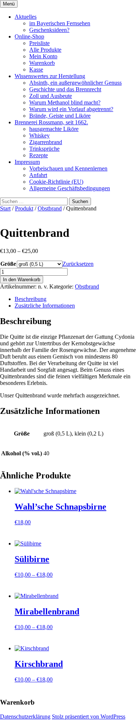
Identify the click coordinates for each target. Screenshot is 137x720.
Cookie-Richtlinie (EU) (56, 182)
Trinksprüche (44, 149)
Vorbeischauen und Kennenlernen (68, 168)
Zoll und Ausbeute (50, 96)
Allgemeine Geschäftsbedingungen (69, 188)
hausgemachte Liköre (54, 129)
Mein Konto (43, 56)
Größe (8, 264)
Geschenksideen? (49, 30)
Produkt (24, 208)
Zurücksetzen (78, 264)
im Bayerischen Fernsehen (59, 23)
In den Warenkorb (21, 279)
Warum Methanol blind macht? (64, 102)
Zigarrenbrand (45, 142)
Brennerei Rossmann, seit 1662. (51, 122)
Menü (9, 4)
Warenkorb (42, 63)
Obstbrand (50, 208)
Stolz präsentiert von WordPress (88, 716)
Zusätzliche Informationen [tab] (45, 305)
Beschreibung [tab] (30, 299)
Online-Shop (29, 36)
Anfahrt (38, 175)
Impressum (27, 162)
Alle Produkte (45, 50)
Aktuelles (26, 17)
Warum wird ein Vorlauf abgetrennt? (71, 109)
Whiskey (39, 135)
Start (5, 208)
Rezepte (38, 155)
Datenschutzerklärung (25, 716)
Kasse (36, 69)
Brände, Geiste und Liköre (60, 116)
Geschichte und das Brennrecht (65, 89)
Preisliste (39, 43)
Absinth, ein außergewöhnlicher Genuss (75, 83)
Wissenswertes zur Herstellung (50, 76)
